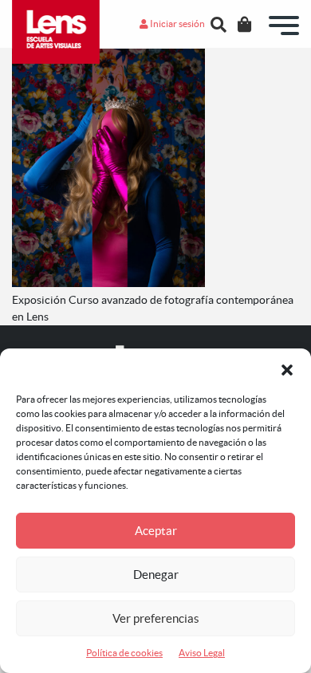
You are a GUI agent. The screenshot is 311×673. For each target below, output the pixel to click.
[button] (287, 368)
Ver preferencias (155, 618)
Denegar (156, 574)
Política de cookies (124, 652)
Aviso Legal (202, 652)
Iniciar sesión (176, 23)
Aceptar (156, 530)
